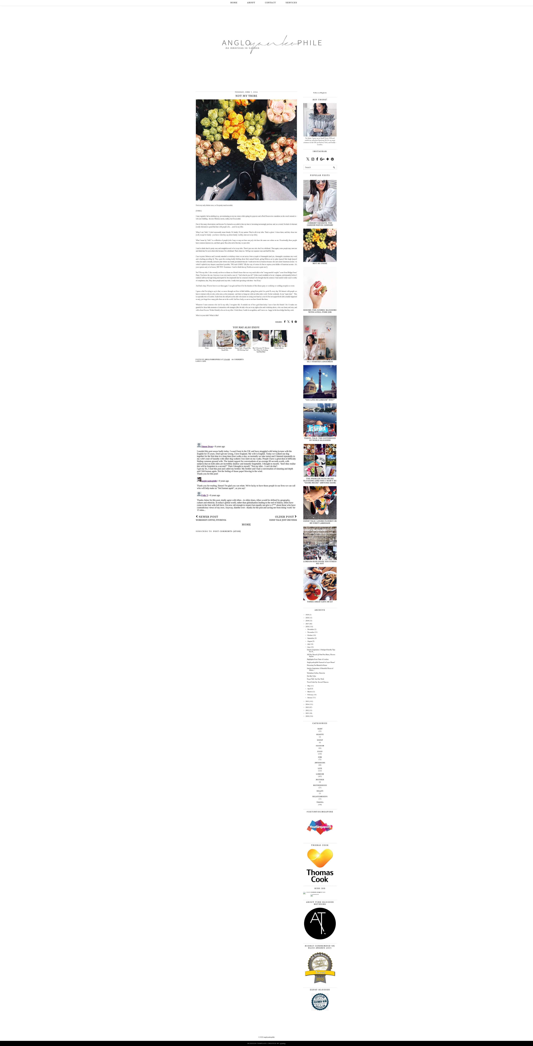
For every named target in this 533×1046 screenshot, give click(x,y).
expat (320, 740)
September (310, 638)
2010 (307, 716)
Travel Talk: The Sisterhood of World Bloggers (320, 439)
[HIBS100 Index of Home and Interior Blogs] (314, 892)
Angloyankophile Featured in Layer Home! (321, 662)
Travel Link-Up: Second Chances (317, 682)
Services (291, 3)
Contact (270, 3)
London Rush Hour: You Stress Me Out (320, 562)
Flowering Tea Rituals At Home (317, 665)
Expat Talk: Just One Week (315, 679)
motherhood (320, 785)
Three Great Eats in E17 (320, 602)
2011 (307, 713)
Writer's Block (278, 348)
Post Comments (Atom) (227, 531)
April (309, 689)
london (320, 774)
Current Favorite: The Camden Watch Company (320, 224)
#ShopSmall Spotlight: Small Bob (225, 349)
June (308, 647)
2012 (307, 710)
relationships (320, 797)
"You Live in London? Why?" (320, 400)
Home (233, 3)
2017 (307, 624)
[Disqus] (246, 404)
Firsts (206, 348)
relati (320, 791)
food (320, 751)
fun (320, 757)
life (204, 361)
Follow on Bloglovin (320, 93)
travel (320, 802)
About (251, 3)
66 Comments (238, 359)
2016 (307, 626)
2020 (307, 615)
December (310, 629)
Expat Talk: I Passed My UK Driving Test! (243, 349)
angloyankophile (269, 1037)
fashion (320, 746)
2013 (307, 707)
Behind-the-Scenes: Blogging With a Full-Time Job (320, 311)
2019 (307, 618)
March (309, 691)
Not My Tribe (320, 263)
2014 (307, 704)
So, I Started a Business (320, 362)
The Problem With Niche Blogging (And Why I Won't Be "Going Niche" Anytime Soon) (320, 481)
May (308, 686)
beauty (320, 734)
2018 (307, 620)
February (310, 694)
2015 (307, 701)
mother (320, 780)
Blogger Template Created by (266, 1043)
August (309, 641)
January (309, 697)
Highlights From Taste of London (318, 659)
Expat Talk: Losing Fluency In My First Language (320, 522)
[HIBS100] (315, 894)
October (310, 635)
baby (320, 729)
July (308, 644)
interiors (320, 763)
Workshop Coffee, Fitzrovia (316, 673)
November (310, 632)
